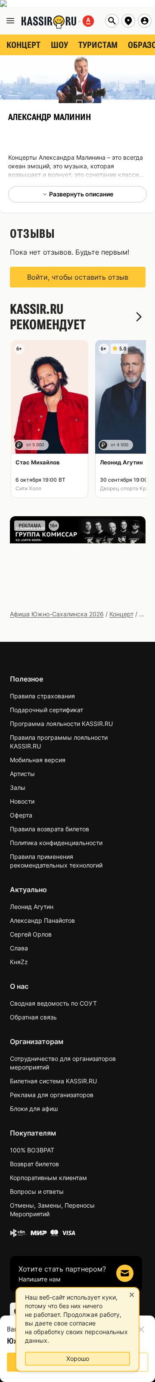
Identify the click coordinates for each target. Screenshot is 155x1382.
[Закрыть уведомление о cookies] (132, 1295)
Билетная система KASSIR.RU (53, 1081)
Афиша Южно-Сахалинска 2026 (57, 614)
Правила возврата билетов (49, 829)
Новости (22, 801)
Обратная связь (33, 1017)
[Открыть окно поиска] (112, 21)
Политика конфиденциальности (56, 842)
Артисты (22, 773)
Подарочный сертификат (46, 709)
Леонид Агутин (31, 906)
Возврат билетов (34, 1163)
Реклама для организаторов (51, 1094)
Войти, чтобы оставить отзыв (77, 277)
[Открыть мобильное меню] (10, 21)
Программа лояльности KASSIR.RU (61, 723)
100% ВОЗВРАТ (32, 1150)
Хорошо (77, 1358)
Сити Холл (28, 488)
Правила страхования (42, 696)
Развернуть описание (81, 194)
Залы (17, 787)
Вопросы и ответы (37, 1191)
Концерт (121, 614)
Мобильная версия (37, 760)
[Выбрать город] (128, 21)
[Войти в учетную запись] (145, 21)
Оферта (21, 815)
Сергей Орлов (31, 934)
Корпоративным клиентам (48, 1177)
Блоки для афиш (34, 1108)
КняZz (19, 962)
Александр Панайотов (42, 920)
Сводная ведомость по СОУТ (53, 1003)
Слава (19, 948)
